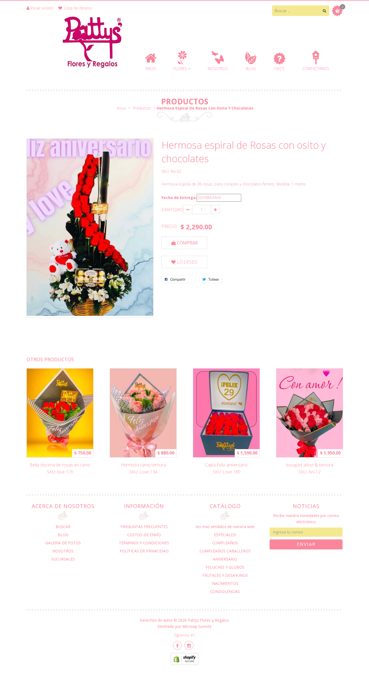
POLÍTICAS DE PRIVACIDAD (144, 550)
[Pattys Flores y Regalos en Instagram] (189, 645)
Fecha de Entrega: (179, 197)
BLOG (63, 534)
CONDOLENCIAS (225, 591)
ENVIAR (306, 544)
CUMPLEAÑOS (225, 542)
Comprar (187, 243)
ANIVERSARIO (225, 559)
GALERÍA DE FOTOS (63, 542)
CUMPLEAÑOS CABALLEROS (225, 550)
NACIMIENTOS (225, 583)
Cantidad (172, 210)
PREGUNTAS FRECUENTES (144, 526)
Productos (184, 101)
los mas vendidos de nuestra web (225, 526)
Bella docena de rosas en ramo (60, 465)
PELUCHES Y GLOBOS (225, 567)
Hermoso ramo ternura (143, 465)
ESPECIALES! (225, 534)
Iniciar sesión (42, 8)
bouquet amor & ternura (309, 465)
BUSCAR (63, 526)
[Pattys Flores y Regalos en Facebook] (177, 645)
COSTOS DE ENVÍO (144, 534)
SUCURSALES (63, 559)
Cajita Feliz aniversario (226, 465)
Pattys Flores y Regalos (208, 620)
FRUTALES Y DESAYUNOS (225, 575)
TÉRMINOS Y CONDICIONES (144, 542)
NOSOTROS (62, 550)
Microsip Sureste (197, 626)
